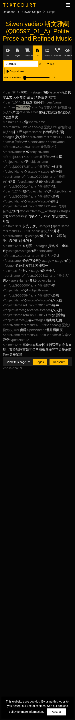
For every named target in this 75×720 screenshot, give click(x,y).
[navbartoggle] (67, 4)
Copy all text (16, 71)
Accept (56, 711)
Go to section (12, 77)
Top (51, 63)
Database (9, 11)
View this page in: (18, 362)
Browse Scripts (31, 11)
